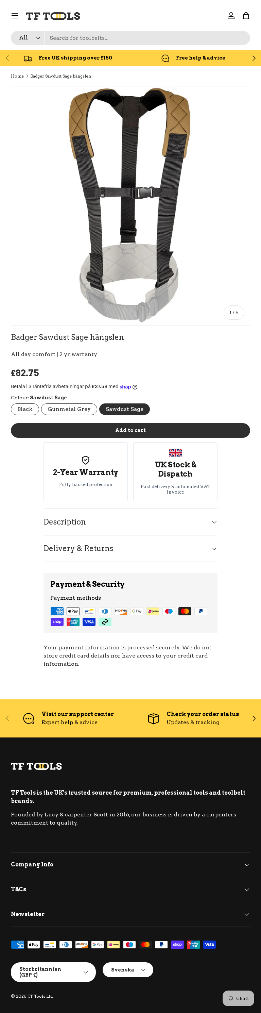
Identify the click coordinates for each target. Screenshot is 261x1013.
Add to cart (130, 430)
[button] (246, 15)
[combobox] (130, 38)
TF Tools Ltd (40, 996)
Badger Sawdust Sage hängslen (60, 76)
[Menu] (14, 15)
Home (17, 76)
